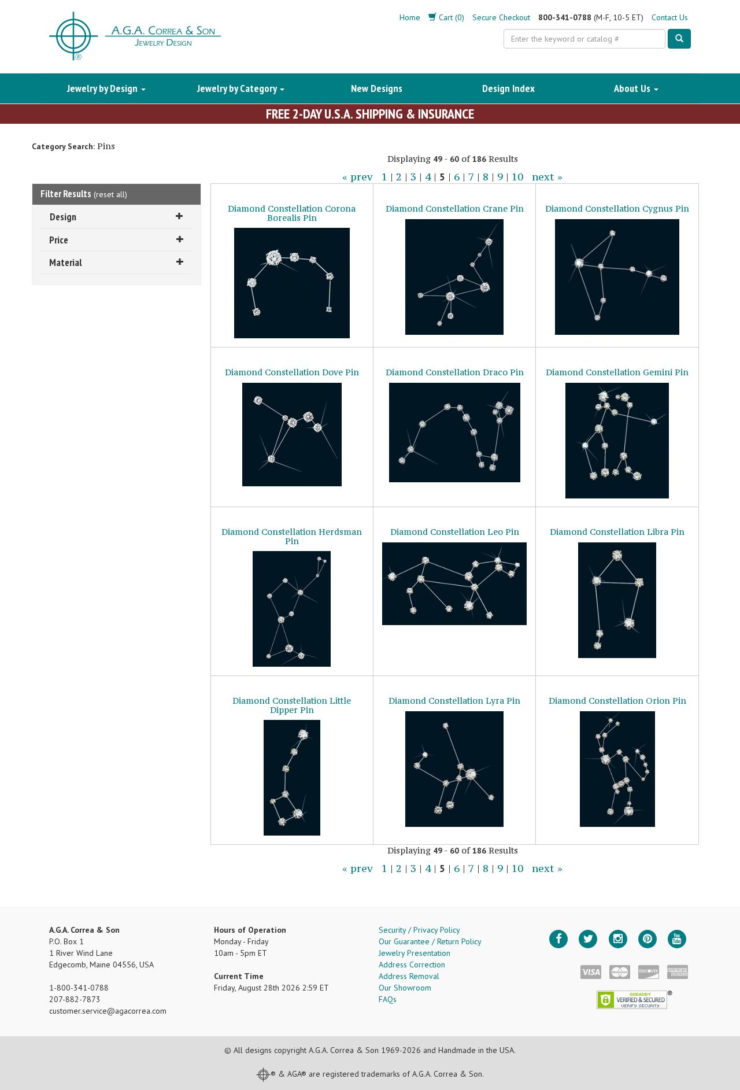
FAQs (388, 999)
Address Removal (409, 976)
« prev (357, 177)
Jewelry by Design (103, 88)
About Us (633, 88)
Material (65, 262)
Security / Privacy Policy (419, 930)
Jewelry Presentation (414, 953)
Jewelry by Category (238, 88)
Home (409, 17)
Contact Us (670, 17)
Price (58, 239)
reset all (110, 194)
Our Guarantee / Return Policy (430, 941)
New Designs (376, 88)
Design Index (508, 88)
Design (63, 216)
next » (547, 177)
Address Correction (412, 964)
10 (517, 177)
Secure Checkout (501, 17)
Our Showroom (405, 987)
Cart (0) (450, 17)
